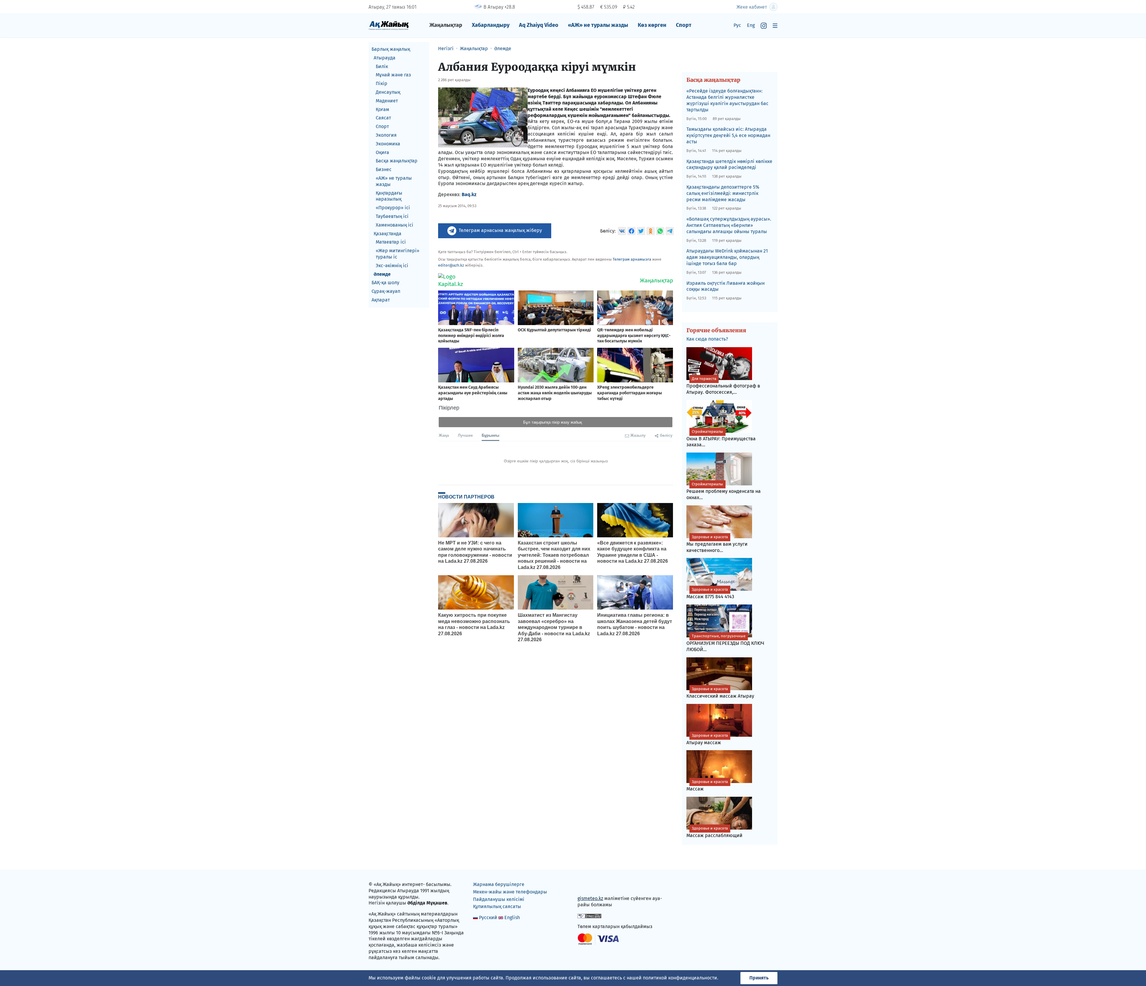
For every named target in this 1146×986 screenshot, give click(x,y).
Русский (488, 917)
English (512, 917)
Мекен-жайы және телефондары (510, 892)
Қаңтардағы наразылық (389, 196)
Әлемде (382, 274)
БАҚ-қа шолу (385, 282)
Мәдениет (387, 101)
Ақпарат (381, 300)
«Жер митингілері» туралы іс (397, 254)
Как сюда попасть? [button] (707, 339)
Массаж (707, 785)
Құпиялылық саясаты (497, 906)
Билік (382, 66)
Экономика (388, 144)
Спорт (683, 25)
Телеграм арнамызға (632, 259)
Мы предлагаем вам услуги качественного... (717, 544)
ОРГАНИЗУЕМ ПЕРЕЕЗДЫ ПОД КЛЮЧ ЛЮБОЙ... (725, 643)
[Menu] (775, 25)
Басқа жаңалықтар (397, 161)
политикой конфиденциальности (680, 978)
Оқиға (382, 152)
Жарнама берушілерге (498, 884)
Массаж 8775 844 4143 (710, 593)
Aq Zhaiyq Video (538, 25)
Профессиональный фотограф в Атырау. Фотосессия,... (723, 385)
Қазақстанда (387, 233)
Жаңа (444, 435)
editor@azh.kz (451, 265)
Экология (386, 135)
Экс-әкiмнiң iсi (392, 265)
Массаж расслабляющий (714, 832)
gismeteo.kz (590, 898)
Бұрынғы (490, 435)
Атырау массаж (707, 739)
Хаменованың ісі (394, 225)
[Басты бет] (389, 25)
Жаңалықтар (445, 25)
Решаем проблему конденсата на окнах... (723, 491)
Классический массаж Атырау (720, 693)
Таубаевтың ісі (392, 216)
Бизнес (384, 169)
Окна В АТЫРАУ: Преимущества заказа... (721, 438)
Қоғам (382, 109)
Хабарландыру (490, 25)
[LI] (590, 886)
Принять (758, 978)
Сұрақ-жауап (386, 291)
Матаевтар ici (391, 242)
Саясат (383, 118)
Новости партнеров (466, 496)
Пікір (381, 83)
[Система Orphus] (589, 916)
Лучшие (465, 435)
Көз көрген (652, 25)
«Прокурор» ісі (393, 207)
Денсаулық (388, 92)
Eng (751, 25)
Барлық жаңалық (391, 49)
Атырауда (384, 58)
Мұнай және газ (393, 75)
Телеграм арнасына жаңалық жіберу (500, 230)
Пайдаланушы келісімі (498, 899)
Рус (737, 25)
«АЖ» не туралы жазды (598, 25)
